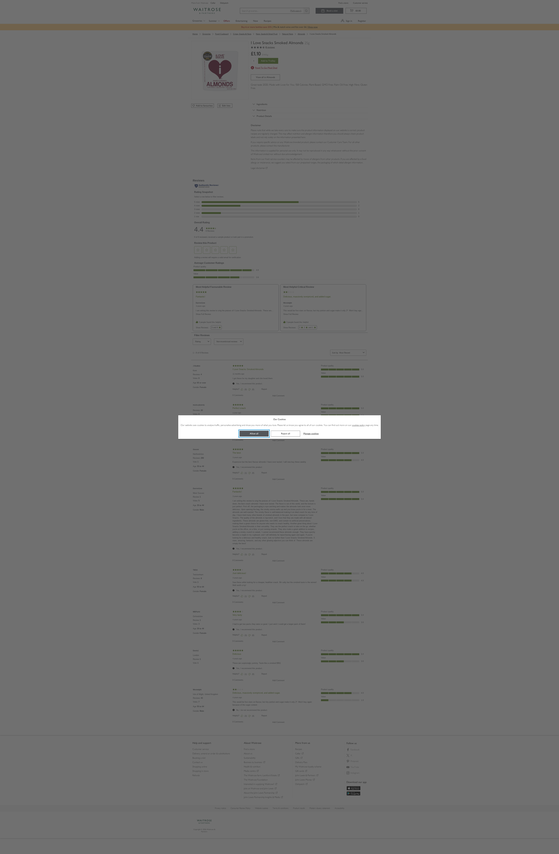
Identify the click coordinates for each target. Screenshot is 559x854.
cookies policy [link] (358, 425)
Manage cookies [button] (311, 433)
